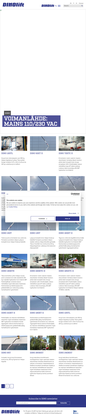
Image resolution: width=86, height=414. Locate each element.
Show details (72, 213)
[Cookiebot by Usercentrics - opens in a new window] (72, 194)
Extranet (81, 3)
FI (73, 3)
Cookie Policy (13, 207)
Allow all (67, 218)
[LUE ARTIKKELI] (14, 167)
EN (71, 3)
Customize (42, 218)
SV (76, 3)
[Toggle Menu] (59, 6)
